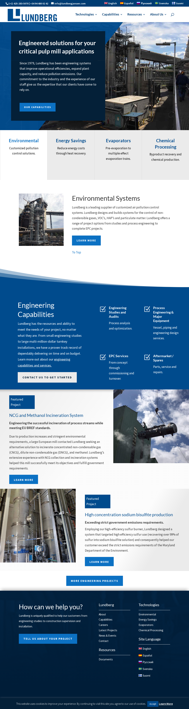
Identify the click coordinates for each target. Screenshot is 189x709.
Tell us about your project (48, 638)
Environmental (147, 614)
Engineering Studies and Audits (117, 312)
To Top (76, 252)
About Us (156, 14)
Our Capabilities (37, 107)
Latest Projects (108, 630)
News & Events (107, 635)
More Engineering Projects (94, 581)
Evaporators (146, 625)
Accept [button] (153, 703)
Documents (106, 659)
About (102, 614)
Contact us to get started (47, 377)
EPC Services (118, 356)
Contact (104, 641)
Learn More (86, 240)
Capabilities (110, 14)
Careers (103, 625)
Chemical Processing (151, 630)
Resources (134, 14)
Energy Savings (148, 619)
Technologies (84, 14)
